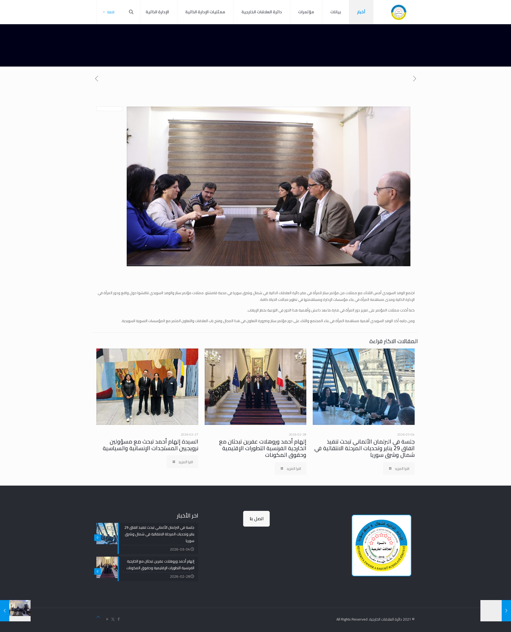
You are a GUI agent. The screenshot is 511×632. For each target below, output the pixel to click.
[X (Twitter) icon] (113, 619)
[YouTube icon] (107, 619)
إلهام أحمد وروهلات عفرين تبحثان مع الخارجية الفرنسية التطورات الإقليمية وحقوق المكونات (262, 448)
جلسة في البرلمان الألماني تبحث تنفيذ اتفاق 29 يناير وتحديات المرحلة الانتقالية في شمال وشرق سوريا (364, 448)
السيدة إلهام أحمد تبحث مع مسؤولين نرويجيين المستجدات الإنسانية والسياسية (150, 444)
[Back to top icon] (98, 617)
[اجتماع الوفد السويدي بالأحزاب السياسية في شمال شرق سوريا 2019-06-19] (495, 610)
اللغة (110, 12)
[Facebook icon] (119, 619)
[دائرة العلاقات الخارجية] (398, 12)
